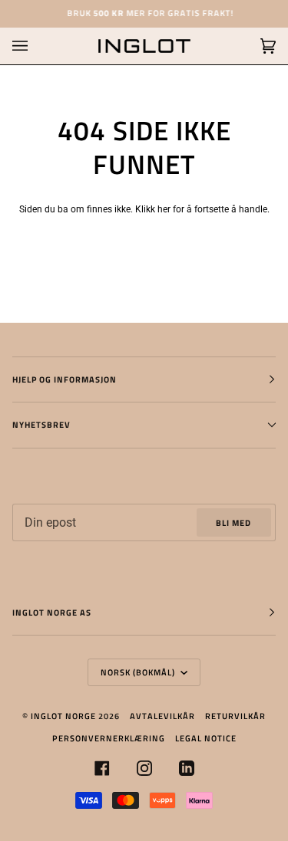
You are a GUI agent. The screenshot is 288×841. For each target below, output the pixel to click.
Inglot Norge (63, 715)
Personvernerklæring (108, 737)
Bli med (233, 522)
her (163, 209)
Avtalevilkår (162, 715)
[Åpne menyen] (35, 46)
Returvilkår (235, 715)
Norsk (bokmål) (139, 671)
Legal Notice (206, 737)
